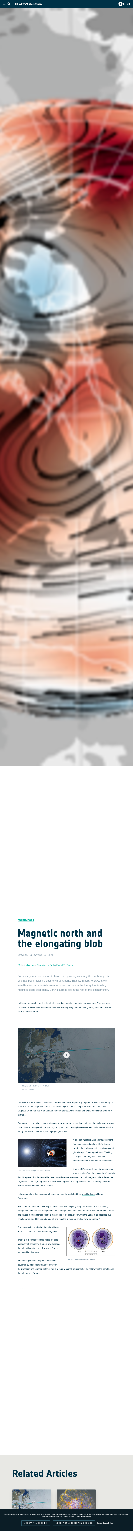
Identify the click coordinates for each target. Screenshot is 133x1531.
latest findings (88, 1194)
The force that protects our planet (36, 1170)
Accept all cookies (35, 1523)
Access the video (28, 1089)
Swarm (70, 965)
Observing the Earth (45, 965)
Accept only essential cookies (74, 1523)
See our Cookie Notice (105, 1523)
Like (23, 1289)
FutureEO (60, 965)
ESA (20, 965)
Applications (29, 965)
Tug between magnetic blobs (83, 1259)
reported (28, 1177)
